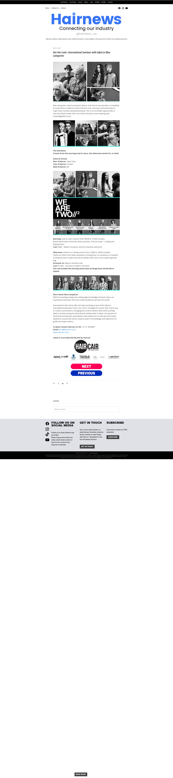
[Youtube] (126, 8)
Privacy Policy (93, 453)
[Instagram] (123, 8)
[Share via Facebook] (54, 383)
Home (47, 8)
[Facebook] (119, 8)
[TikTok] (47, 434)
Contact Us (55, 8)
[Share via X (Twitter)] (58, 383)
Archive (63, 8)
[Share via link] (67, 383)
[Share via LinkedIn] (63, 383)
